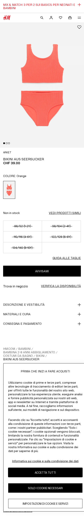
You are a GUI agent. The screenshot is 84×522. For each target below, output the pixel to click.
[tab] (4, 143)
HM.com (9, 348)
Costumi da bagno (18, 355)
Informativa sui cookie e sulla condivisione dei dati (45, 461)
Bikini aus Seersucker (21, 359)
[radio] (9, 190)
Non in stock (11, 213)
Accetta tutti (45, 472)
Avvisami (42, 271)
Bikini (40, 355)
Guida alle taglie (67, 258)
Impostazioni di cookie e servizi (45, 503)
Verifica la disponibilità (61, 286)
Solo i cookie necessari (45, 488)
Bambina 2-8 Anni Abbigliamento (29, 352)
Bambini (24, 348)
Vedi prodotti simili (65, 213)
